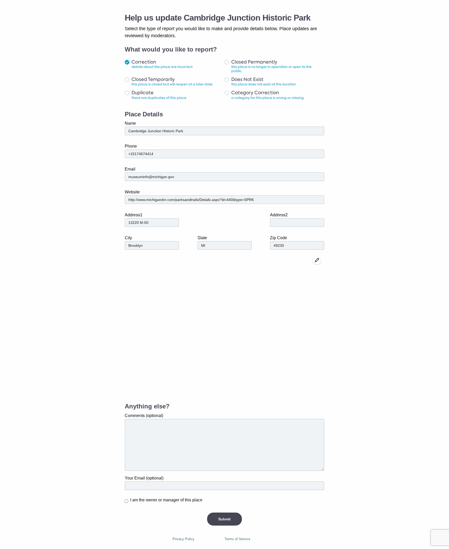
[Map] (224, 327)
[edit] (317, 260)
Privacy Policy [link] (183, 539)
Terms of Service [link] (237, 539)
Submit (224, 519)
